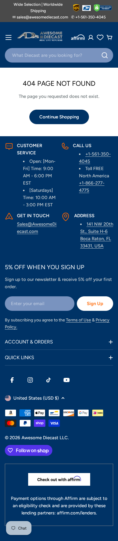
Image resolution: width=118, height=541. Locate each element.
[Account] (90, 37)
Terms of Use (78, 320)
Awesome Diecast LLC (44, 437)
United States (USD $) (36, 398)
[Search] (104, 55)
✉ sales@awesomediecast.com (40, 17)
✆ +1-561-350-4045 (88, 17)
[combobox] (59, 55)
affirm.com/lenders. (77, 513)
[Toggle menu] (8, 37)
